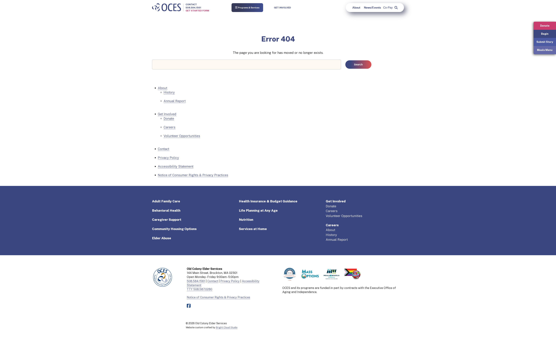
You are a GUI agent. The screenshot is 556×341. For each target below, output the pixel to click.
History (169, 92)
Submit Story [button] (544, 41)
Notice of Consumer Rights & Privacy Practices (193, 175)
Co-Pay (388, 7)
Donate (169, 118)
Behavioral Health (166, 210)
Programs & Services (248, 8)
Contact (191, 4)
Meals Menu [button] (545, 50)
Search (358, 64)
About (356, 7)
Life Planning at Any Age (258, 210)
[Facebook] (189, 305)
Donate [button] (544, 25)
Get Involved (282, 7)
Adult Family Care (166, 201)
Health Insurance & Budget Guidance (268, 201)
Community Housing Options (174, 229)
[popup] (396, 7)
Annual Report (175, 101)
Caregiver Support (166, 219)
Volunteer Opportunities (182, 136)
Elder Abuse (161, 238)
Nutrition (246, 219)
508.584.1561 (193, 7)
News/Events (372, 7)
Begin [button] (544, 33)
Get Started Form (197, 10)
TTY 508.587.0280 (199, 289)
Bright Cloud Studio (226, 327)
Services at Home (253, 229)
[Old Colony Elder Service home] (166, 7)
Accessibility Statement (175, 166)
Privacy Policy (168, 158)
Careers (169, 127)
